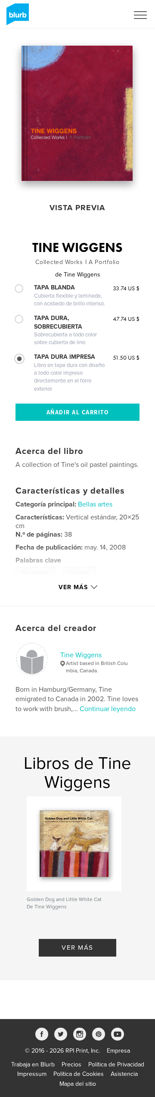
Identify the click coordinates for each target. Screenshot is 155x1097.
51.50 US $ (126, 357)
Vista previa (77, 207)
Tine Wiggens (81, 655)
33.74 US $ (126, 288)
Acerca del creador (56, 628)
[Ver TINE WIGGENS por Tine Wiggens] (77, 113)
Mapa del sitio (77, 1084)
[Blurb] (16, 17)
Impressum (31, 1074)
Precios (71, 1064)
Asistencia (124, 1074)
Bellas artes (95, 504)
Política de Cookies (78, 1074)
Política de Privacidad (116, 1064)
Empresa (118, 1050)
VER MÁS (77, 947)
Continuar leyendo (108, 709)
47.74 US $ (126, 319)
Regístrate (104, 15)
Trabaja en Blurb (33, 1064)
